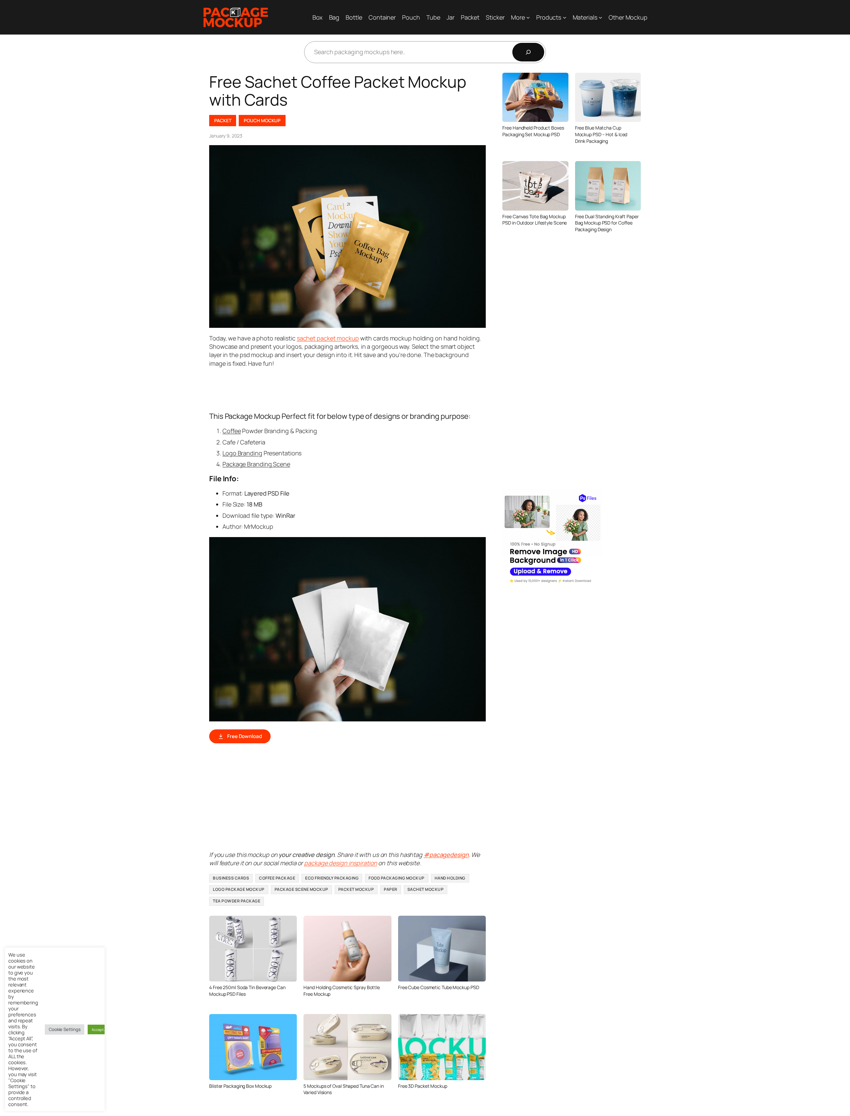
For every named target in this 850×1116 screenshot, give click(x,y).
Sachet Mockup (425, 889)
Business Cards (231, 878)
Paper (390, 889)
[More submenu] (528, 17)
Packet (222, 120)
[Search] (528, 52)
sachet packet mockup (328, 338)
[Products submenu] (564, 17)
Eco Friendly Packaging (332, 878)
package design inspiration (340, 863)
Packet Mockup (356, 889)
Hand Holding (450, 878)
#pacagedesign (446, 855)
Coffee (231, 431)
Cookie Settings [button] (65, 1029)
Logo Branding (242, 453)
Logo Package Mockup (239, 889)
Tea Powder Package (236, 901)
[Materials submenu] (600, 17)
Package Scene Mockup (301, 889)
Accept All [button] (100, 1029)
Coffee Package (277, 878)
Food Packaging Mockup (397, 878)
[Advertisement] (330, 389)
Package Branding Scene (256, 464)
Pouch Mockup (262, 120)
